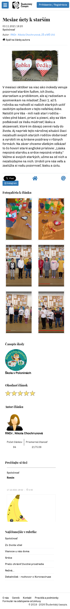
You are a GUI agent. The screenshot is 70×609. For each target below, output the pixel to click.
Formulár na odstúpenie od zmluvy (22, 601)
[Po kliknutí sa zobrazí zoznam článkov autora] (29, 421)
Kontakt (27, 597)
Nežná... (9, 570)
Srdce (8, 557)
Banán (10, 477)
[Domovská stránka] (35, 179)
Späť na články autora (17, 39)
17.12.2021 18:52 (15, 490)
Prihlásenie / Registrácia (53, 4)
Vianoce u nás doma (17, 551)
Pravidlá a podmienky (46, 597)
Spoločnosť (9, 29)
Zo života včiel (13, 545)
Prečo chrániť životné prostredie (24, 564)
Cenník (16, 597)
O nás (6, 597)
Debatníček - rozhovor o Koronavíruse (28, 576)
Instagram (11, 183)
